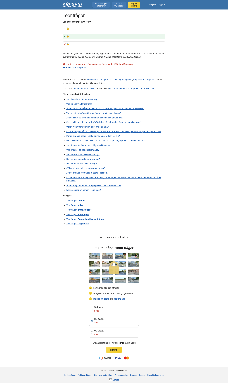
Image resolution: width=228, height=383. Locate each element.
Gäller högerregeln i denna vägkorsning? (85, 168)
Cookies (133, 375)
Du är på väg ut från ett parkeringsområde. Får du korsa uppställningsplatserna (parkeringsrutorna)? (113, 131)
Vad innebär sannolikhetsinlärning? (83, 154)
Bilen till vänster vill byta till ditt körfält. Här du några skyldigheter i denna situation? (105, 140)
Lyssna (142, 375)
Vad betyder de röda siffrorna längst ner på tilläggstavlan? (93, 113)
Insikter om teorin (101, 299)
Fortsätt (113, 350)
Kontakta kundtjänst (155, 375)
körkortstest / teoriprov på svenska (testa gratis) (109, 79)
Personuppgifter (121, 375)
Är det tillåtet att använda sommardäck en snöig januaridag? (94, 118)
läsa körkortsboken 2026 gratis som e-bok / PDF (132, 88)
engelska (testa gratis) (143, 79)
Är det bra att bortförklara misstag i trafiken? (87, 173)
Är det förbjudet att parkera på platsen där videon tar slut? (93, 185)
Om (95, 375)
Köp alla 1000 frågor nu (74, 67)
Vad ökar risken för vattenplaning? (82, 99)
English (152, 5)
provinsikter (119, 299)
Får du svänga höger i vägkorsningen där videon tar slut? (93, 136)
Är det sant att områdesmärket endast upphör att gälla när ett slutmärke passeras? (105, 108)
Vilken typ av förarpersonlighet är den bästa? (87, 127)
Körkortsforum (70, 375)
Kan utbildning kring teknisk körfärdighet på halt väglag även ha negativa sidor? (103, 122)
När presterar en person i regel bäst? (83, 190)
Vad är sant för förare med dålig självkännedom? (89, 145)
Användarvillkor (105, 375)
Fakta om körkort (85, 375)
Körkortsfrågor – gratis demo (114, 237)
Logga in (161, 5)
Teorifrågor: (75, 201)
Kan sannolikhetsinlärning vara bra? (83, 159)
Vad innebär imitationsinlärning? (81, 163)
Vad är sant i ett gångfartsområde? (82, 150)
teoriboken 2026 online (84, 88)
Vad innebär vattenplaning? (79, 104)
